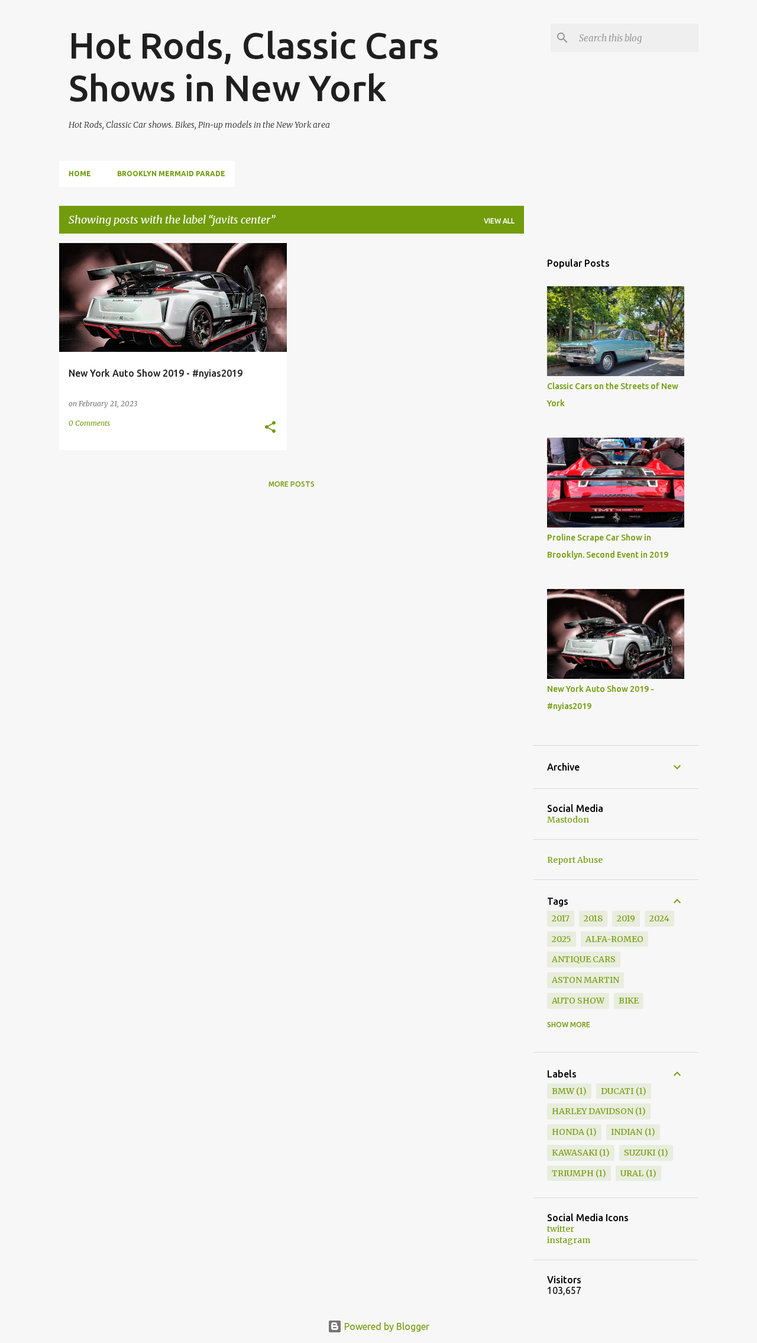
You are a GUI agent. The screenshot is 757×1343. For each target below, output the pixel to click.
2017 (561, 918)
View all (499, 221)
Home (80, 173)
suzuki (639, 1152)
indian (626, 1132)
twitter (560, 1229)
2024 (659, 918)
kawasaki (574, 1152)
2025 (561, 939)
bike (629, 1000)
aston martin (585, 980)
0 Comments (89, 423)
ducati (617, 1091)
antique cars (584, 959)
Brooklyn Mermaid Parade (171, 173)
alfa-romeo (614, 939)
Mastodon (568, 819)
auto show (578, 1000)
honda (568, 1132)
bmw (563, 1091)
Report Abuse (575, 860)
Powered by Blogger (385, 1326)
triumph (573, 1173)
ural (631, 1173)
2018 (593, 918)
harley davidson (592, 1111)
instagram (568, 1240)
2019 (626, 918)
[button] (270, 428)
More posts (291, 484)
